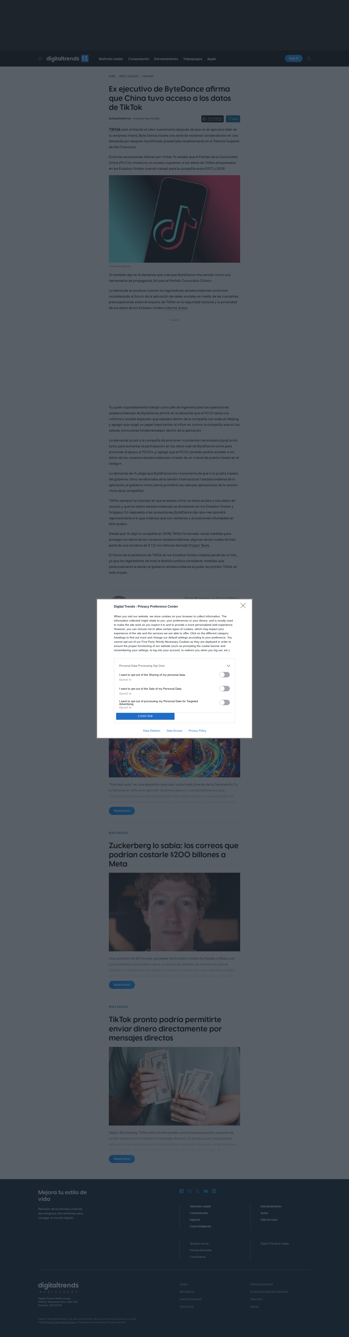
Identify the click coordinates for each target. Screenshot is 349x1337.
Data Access (174, 730)
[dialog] (174, 668)
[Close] (244, 607)
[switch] (224, 674)
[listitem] (174, 666)
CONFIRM (145, 716)
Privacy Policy (197, 730)
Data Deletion (151, 730)
